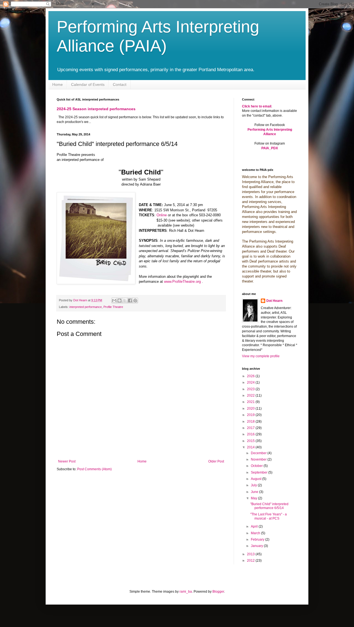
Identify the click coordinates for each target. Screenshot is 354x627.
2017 (251, 428)
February (258, 539)
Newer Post (67, 461)
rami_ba (185, 591)
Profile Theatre (113, 307)
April (255, 526)
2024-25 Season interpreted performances (96, 109)
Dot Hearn (274, 301)
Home (57, 84)
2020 (251, 408)
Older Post (216, 461)
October (257, 466)
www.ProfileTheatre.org (182, 281)
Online (162, 215)
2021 (251, 402)
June (255, 492)
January (257, 546)
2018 (251, 421)
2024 (251, 382)
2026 (251, 376)
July (254, 485)
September (259, 472)
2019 (251, 415)
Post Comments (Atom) (94, 469)
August (256, 479)
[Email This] (114, 300)
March (256, 533)
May (254, 498)
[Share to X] (124, 300)
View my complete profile (261, 356)
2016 (251, 434)
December (259, 453)
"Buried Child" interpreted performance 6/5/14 (269, 506)
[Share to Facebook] (130, 300)
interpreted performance (85, 307)
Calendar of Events (88, 84)
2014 (251, 447)
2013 (251, 554)
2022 (251, 395)
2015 (251, 441)
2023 (251, 389)
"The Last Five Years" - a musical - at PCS (268, 516)
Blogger (218, 591)
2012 (251, 560)
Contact (119, 84)
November (259, 459)
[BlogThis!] (119, 300)
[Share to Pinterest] (135, 300)
